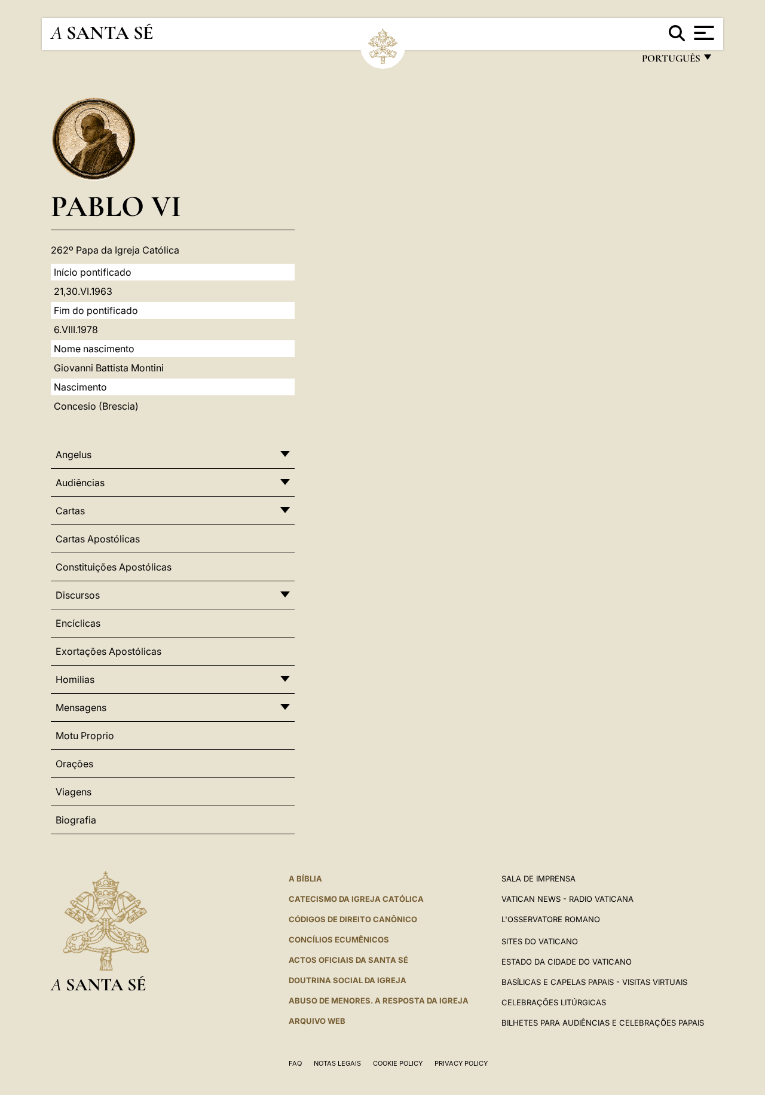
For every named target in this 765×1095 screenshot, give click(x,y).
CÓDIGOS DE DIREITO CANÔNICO (353, 919)
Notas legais (337, 1063)
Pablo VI (116, 206)
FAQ (295, 1063)
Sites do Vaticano (539, 941)
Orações (74, 764)
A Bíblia (305, 878)
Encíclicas (78, 623)
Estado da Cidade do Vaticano (566, 961)
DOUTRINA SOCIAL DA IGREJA (347, 980)
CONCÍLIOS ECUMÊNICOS (339, 939)
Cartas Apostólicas (98, 539)
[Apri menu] (702, 33)
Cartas (70, 511)
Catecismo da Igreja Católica (356, 899)
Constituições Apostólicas (114, 567)
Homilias (75, 679)
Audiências (80, 483)
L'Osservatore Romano (550, 919)
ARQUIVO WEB (317, 1021)
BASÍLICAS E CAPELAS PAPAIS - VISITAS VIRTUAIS (594, 982)
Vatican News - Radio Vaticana (567, 899)
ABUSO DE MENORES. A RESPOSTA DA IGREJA (379, 1000)
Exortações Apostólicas (108, 651)
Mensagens (81, 707)
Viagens (73, 792)
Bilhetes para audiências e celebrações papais (602, 1022)
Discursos (78, 595)
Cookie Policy (398, 1063)
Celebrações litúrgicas (553, 1002)
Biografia (76, 820)
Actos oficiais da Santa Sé (348, 960)
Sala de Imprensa (538, 878)
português (670, 61)
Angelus (73, 454)
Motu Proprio (85, 736)
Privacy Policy (461, 1063)
